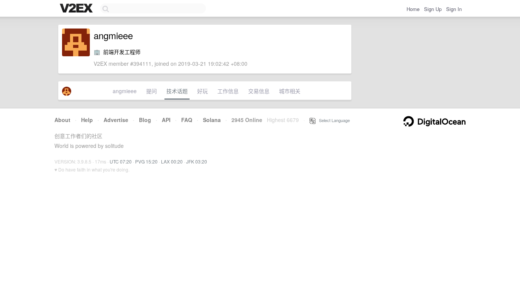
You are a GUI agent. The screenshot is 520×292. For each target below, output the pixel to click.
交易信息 (259, 91)
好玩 (202, 91)
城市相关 (289, 91)
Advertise (116, 120)
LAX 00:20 (172, 161)
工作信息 (228, 91)
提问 (151, 91)
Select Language (333, 120)
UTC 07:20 (121, 161)
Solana (212, 120)
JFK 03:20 (196, 161)
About (62, 120)
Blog (145, 120)
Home (413, 9)
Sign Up (433, 9)
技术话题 (177, 91)
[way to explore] (77, 8)
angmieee (125, 91)
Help (87, 120)
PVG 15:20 (146, 161)
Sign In (454, 9)
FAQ (186, 120)
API (166, 120)
